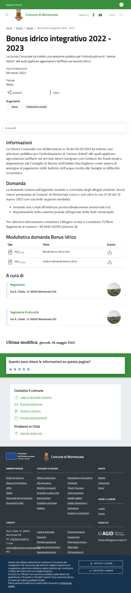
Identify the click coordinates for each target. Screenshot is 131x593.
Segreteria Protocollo (24, 312)
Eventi (101, 513)
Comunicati (104, 483)
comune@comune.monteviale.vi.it (23, 548)
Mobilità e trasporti (46, 488)
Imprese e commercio (78, 513)
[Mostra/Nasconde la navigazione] (7, 14)
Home (9, 28)
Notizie (29, 28)
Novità (19, 28)
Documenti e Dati (14, 503)
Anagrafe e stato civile (48, 493)
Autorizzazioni (44, 498)
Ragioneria (17, 284)
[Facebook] (92, 14)
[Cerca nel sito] (121, 14)
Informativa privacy (77, 542)
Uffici (8, 488)
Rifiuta (103, 563)
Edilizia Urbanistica (46, 478)
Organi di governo (15, 478)
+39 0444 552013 (19, 539)
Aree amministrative (16, 483)
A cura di (10, 128)
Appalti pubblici (75, 498)
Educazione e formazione (80, 478)
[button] (14, 5)
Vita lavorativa (44, 483)
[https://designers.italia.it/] (111, 533)
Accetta (103, 570)
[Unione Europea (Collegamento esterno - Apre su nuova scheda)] (21, 457)
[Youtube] (99, 14)
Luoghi (101, 508)
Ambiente (72, 483)
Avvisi (101, 488)
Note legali (73, 547)
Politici (9, 493)
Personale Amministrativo (19, 498)
